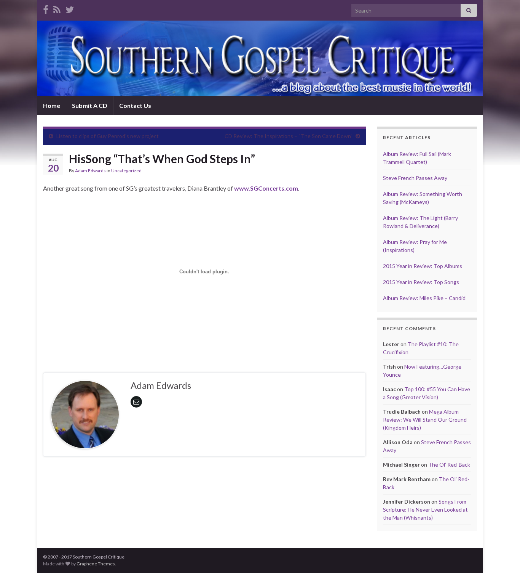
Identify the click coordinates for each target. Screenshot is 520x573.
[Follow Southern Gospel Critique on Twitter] (69, 8)
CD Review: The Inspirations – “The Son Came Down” (289, 136)
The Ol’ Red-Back (449, 464)
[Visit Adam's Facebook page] (45, 8)
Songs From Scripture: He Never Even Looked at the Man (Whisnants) (425, 509)
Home (51, 105)
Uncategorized (126, 170)
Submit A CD (89, 105)
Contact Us (135, 105)
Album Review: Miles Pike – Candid (424, 298)
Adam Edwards (90, 170)
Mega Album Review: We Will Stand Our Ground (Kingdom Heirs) (425, 419)
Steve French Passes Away (415, 178)
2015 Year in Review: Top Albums (422, 266)
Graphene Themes (96, 564)
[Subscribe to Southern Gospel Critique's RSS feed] (57, 8)
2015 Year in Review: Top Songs (421, 282)
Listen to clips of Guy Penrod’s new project (107, 136)
